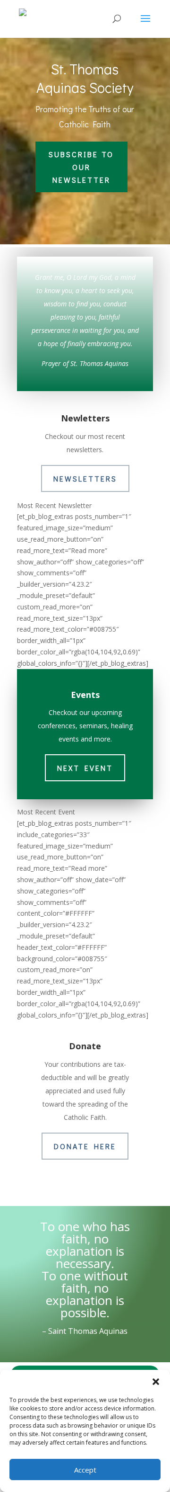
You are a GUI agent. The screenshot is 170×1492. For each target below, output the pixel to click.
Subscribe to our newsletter (81, 167)
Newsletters (85, 478)
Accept (85, 1469)
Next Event (85, 768)
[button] (156, 1381)
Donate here (85, 1146)
